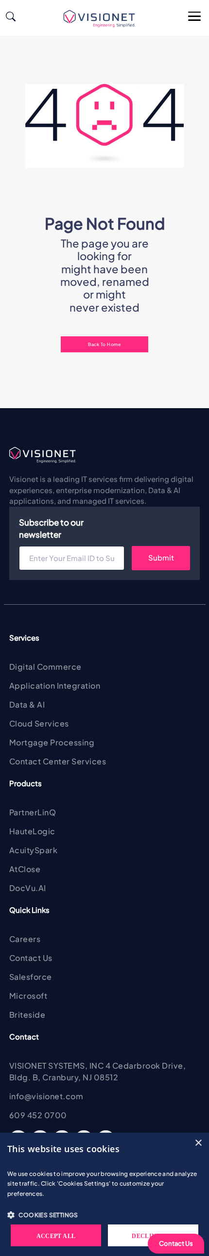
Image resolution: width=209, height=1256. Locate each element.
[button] (104, 1215)
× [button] (198, 1143)
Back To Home (104, 344)
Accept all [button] (56, 1236)
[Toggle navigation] (20, 18)
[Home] (103, 19)
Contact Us (176, 1243)
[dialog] (104, 1194)
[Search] (10, 15)
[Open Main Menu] (195, 17)
